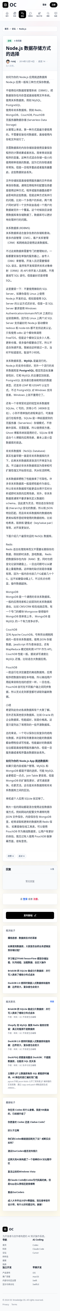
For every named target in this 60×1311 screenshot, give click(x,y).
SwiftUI (36, 1284)
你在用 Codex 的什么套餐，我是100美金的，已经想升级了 (28, 1111)
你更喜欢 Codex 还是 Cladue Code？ (27, 1122)
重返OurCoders (16, 1192)
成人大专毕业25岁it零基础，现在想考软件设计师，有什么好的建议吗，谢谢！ (29, 1202)
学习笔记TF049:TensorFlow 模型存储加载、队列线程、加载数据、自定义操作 (28, 960)
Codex (35, 1245)
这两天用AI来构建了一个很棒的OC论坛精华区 (30, 1161)
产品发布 (6, 1272)
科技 (52, 1001)
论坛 (14, 29)
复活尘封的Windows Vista (21, 1171)
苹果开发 (37, 1267)
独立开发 (7, 1267)
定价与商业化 (8, 1284)
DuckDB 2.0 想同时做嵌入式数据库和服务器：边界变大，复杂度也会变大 (29, 984)
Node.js (22, 29)
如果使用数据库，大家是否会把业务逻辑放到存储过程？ (29, 948)
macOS (36, 1276)
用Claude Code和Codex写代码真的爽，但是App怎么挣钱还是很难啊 (29, 1181)
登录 (44, 4)
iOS (34, 1272)
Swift (35, 1280)
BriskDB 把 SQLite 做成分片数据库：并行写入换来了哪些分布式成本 (29, 972)
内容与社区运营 (9, 1280)
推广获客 (6, 1276)
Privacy (6, 1304)
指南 (4, 1264)
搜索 (4, 1260)
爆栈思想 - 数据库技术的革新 (22, 937)
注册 (54, 4)
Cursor (36, 1252)
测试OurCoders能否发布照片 (23, 1150)
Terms (14, 1304)
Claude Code (38, 1249)
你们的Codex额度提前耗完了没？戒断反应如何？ (29, 1140)
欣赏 (11, 856)
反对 (21, 856)
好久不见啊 (13, 1130)
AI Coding (38, 1239)
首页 (6, 29)
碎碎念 (5, 1256)
